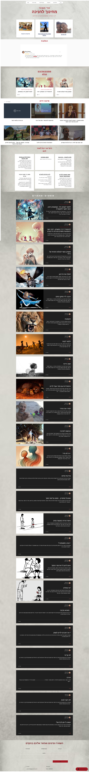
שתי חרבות (69, 271)
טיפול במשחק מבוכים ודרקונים (26, 89)
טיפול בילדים (69, 89)
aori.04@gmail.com (32, 769)
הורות (70, 316)
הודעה (44, 753)
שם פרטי (28, 748)
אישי (70, 495)
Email (60, 748)
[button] (55, 2)
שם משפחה (44, 748)
